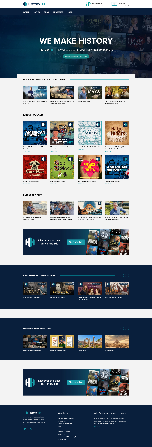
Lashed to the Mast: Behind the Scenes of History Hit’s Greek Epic (61, 218)
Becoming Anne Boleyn (57, 297)
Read (46, 12)
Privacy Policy (61, 434)
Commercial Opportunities (65, 424)
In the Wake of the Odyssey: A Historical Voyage (32, 218)
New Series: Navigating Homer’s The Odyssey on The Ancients (89, 218)
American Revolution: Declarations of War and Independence (62, 102)
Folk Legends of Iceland (57, 181)
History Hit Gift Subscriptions (32, 351)
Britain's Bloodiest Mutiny (31, 181)
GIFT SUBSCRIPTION (97, 3)
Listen (37, 12)
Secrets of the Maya (84, 101)
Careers (60, 429)
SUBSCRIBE (122, 3)
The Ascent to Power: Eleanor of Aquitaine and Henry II (115, 102)
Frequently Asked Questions (66, 418)
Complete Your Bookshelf (58, 351)
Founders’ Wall (62, 439)
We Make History (62, 421)
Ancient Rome (82, 351)
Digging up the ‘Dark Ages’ (31, 297)
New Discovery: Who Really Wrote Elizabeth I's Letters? (115, 148)
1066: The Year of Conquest (113, 297)
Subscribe (58, 12)
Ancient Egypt (109, 351)
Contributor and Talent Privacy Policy (68, 437)
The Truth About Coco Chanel (87, 181)
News (59, 426)
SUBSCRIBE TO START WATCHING (76, 56)
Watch (26, 12)
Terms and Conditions (64, 432)
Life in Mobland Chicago (112, 181)
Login (70, 12)
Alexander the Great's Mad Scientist (89, 147)
